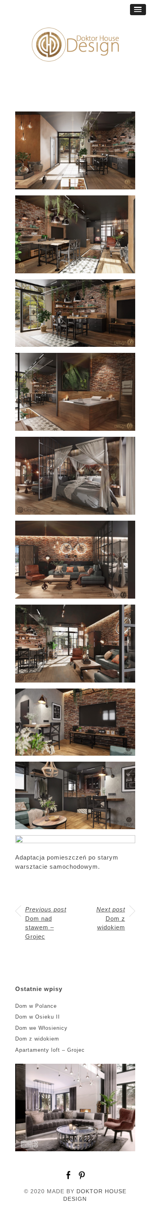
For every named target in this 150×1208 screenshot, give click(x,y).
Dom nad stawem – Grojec (45, 923)
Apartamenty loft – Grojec (50, 1050)
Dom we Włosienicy (41, 1028)
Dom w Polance (36, 1006)
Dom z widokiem (110, 918)
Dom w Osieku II (37, 1017)
